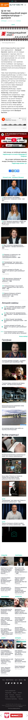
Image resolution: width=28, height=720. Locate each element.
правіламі (20, 706)
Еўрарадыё (4, 20)
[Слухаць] (14, 24)
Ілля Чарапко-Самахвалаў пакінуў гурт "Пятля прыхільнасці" (20, 652)
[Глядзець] (12, 24)
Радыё (14, 692)
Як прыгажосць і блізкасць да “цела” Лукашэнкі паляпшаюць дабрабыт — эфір (11, 280)
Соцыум (4, 555)
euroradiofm (3, 130)
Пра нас (21, 699)
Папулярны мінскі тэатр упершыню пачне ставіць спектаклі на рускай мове (20, 620)
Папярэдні (1, 715)
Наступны (27, 715)
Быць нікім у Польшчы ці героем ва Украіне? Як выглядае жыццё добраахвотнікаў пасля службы (12, 477)
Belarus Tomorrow (10, 679)
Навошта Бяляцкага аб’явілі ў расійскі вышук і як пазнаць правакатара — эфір (11, 295)
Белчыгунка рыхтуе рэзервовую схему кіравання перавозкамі (13, 406)
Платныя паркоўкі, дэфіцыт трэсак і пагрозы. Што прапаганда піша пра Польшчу (21, 580)
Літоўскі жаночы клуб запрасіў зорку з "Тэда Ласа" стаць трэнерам (7, 661)
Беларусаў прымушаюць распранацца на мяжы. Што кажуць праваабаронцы (13, 455)
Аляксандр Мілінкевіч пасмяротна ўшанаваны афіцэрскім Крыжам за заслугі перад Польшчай (13, 545)
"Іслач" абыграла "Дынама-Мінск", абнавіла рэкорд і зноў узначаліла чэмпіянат (6, 670)
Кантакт (19, 696)
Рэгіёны (20, 692)
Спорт (3, 638)
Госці (3, 679)
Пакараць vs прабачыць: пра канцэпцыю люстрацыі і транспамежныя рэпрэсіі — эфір (11, 256)
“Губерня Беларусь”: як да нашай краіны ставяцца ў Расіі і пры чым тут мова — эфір (13, 287)
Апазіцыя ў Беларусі (18, 177)
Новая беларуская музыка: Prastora (20, 667)
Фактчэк (20, 679)
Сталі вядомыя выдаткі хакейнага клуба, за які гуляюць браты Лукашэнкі (15, 332)
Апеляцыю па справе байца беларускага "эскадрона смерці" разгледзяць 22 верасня (7, 570)
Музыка (18, 638)
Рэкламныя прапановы (11, 699)
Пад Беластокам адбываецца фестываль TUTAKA (20, 660)
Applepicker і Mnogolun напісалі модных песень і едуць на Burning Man (21, 611)
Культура (18, 596)
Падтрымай (8, 692)
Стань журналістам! (10, 690)
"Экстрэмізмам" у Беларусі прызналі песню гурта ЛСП (6, 589)
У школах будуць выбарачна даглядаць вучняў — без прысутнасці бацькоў (13, 383)
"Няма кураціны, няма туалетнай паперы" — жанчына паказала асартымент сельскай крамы (6, 621)
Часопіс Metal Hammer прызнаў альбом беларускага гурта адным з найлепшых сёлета (20, 630)
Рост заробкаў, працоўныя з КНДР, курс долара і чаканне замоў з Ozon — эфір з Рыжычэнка (14, 223)
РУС (16, 1)
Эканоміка (5, 596)
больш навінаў (23, 336)
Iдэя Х (16, 679)
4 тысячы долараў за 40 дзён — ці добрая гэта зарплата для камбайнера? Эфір (13, 271)
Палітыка (18, 20)
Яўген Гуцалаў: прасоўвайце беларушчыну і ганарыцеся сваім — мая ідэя (13, 199)
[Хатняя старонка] (16, 5)
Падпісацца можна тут (19, 163)
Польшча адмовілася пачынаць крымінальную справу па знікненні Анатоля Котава (21, 590)
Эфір (25, 679)
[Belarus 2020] (10, 715)
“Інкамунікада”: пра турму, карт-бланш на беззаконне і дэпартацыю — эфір (13, 263)
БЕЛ (12, 1)
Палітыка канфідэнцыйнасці (14, 708)
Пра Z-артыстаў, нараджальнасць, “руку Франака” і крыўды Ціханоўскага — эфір (13, 247)
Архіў (6, 694)
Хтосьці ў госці (7, 177)
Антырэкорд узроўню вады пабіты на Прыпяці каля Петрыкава (12, 429)
